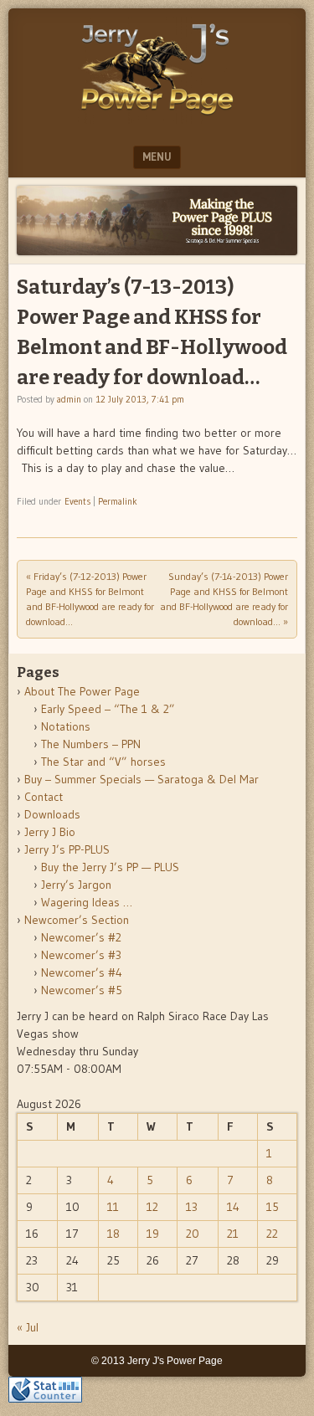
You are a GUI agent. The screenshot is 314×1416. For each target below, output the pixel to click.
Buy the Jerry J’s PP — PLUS (110, 867)
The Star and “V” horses (103, 761)
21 (233, 1233)
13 (192, 1206)
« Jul (28, 1327)
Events (77, 501)
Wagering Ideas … (86, 902)
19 (153, 1233)
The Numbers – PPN (91, 744)
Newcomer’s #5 (81, 990)
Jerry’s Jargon (76, 884)
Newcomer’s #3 (81, 954)
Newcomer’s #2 (81, 937)
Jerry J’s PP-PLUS (67, 849)
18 (113, 1233)
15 (272, 1206)
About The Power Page (82, 691)
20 (192, 1233)
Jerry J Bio (49, 831)
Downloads (52, 814)
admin (69, 399)
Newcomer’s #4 (81, 972)
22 (272, 1233)
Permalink (117, 501)
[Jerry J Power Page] (157, 118)
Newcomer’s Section (76, 919)
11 (113, 1206)
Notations (65, 726)
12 (152, 1206)
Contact (43, 796)
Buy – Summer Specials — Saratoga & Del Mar (141, 779)
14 (233, 1206)
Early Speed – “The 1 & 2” (108, 708)
